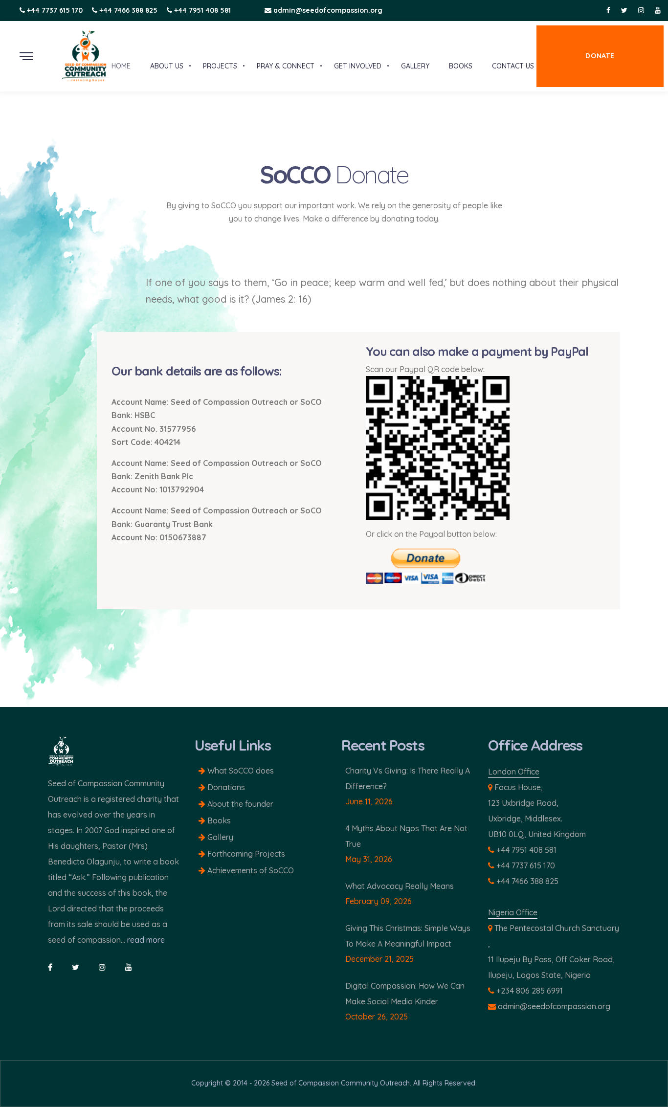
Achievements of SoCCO (249, 870)
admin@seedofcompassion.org (326, 10)
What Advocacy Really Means (399, 886)
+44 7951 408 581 (202, 10)
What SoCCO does (239, 770)
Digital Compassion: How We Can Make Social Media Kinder (405, 993)
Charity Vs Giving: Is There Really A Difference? (407, 778)
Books (218, 820)
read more (146, 940)
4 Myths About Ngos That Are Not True (406, 836)
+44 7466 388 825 (128, 10)
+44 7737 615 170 (55, 10)
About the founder (239, 804)
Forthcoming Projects (245, 854)
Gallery (219, 837)
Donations (225, 787)
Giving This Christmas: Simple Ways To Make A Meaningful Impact (407, 936)
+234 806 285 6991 (529, 991)
